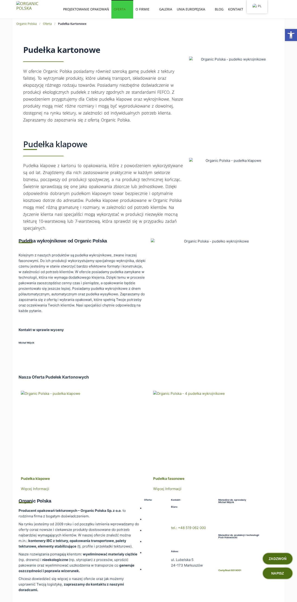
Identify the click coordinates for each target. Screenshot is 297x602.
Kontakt (235, 9)
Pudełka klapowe (35, 478)
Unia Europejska (191, 9)
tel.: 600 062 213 (28, 355)
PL (260, 6)
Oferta (120, 9)
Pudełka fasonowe (168, 478)
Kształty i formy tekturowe (152, 558)
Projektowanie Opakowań (86, 9)
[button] (291, 35)
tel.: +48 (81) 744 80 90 (190, 515)
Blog (219, 9)
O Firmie (142, 9)
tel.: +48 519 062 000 (188, 528)
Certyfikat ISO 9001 (229, 570)
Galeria (165, 9)
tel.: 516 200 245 (232, 546)
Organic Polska (26, 24)
